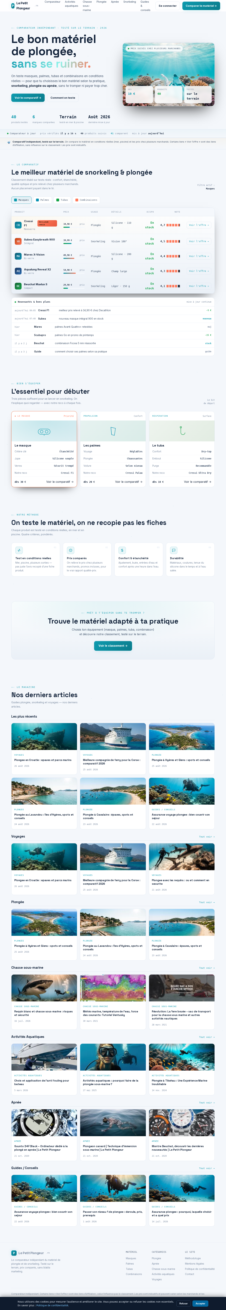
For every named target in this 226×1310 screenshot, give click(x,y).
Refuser (183, 1303)
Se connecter (168, 5)
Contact (189, 1274)
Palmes (130, 1263)
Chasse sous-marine (163, 1269)
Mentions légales (194, 1263)
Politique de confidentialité (200, 1269)
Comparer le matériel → (201, 5)
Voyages (157, 1279)
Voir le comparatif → (28, 97)
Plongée (156, 1258)
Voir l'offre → (199, 225)
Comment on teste (62, 97)
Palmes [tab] (44, 200)
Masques (131, 1258)
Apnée (155, 1263)
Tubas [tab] (64, 200)
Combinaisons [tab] (88, 200)
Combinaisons (134, 1274)
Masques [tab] (24, 200)
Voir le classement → (113, 645)
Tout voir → (207, 836)
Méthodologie (193, 1258)
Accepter (200, 1303)
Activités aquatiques (163, 1274)
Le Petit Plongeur (25, 5)
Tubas (129, 1269)
